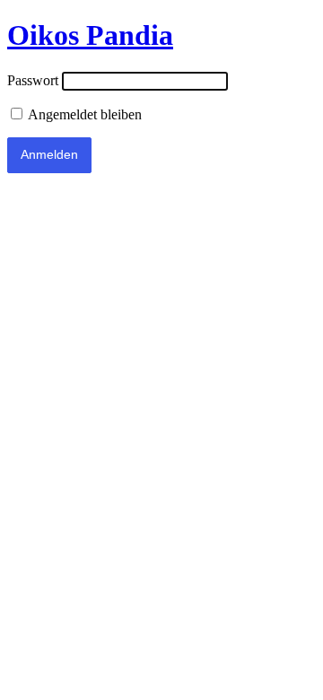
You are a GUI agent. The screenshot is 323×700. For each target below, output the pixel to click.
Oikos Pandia (90, 35)
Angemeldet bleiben (83, 114)
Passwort (32, 80)
